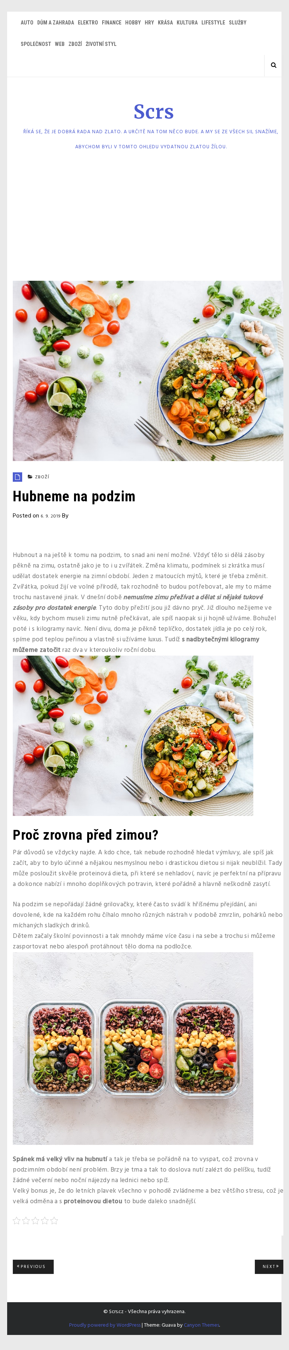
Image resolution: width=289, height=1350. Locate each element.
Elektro (88, 23)
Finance (111, 23)
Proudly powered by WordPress (105, 1325)
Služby (238, 23)
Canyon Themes (201, 1325)
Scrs (153, 112)
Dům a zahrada (55, 23)
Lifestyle (213, 23)
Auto (27, 23)
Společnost (36, 44)
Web (60, 44)
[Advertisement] (144, 218)
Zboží (75, 44)
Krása (165, 23)
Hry (149, 23)
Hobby (133, 23)
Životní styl (101, 44)
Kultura (187, 23)
